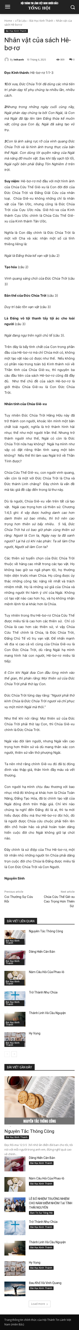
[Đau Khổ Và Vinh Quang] (14, 1289)
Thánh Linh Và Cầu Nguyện (47, 1013)
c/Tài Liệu (21, 21)
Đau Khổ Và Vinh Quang (45, 1283)
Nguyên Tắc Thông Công (46, 931)
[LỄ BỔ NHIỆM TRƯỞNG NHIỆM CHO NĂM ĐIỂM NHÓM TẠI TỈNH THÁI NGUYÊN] (14, 1204)
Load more (38, 1304)
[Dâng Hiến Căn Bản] (14, 958)
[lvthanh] (7, 59)
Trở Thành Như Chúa (43, 992)
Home (8, 21)
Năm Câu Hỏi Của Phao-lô (46, 972)
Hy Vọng (35, 1033)
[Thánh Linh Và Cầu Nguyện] (14, 1019)
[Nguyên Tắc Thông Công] (14, 937)
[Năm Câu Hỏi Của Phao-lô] (14, 978)
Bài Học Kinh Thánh (41, 21)
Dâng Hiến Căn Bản (42, 951)
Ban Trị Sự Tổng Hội (41, 1212)
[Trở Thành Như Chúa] (14, 998)
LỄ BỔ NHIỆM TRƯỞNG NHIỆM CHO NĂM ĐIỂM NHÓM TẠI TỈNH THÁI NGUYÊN (50, 1203)
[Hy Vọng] (14, 1039)
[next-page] (14, 1054)
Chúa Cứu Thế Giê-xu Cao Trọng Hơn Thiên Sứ (59, 901)
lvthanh (19, 59)
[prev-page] (7, 1054)
